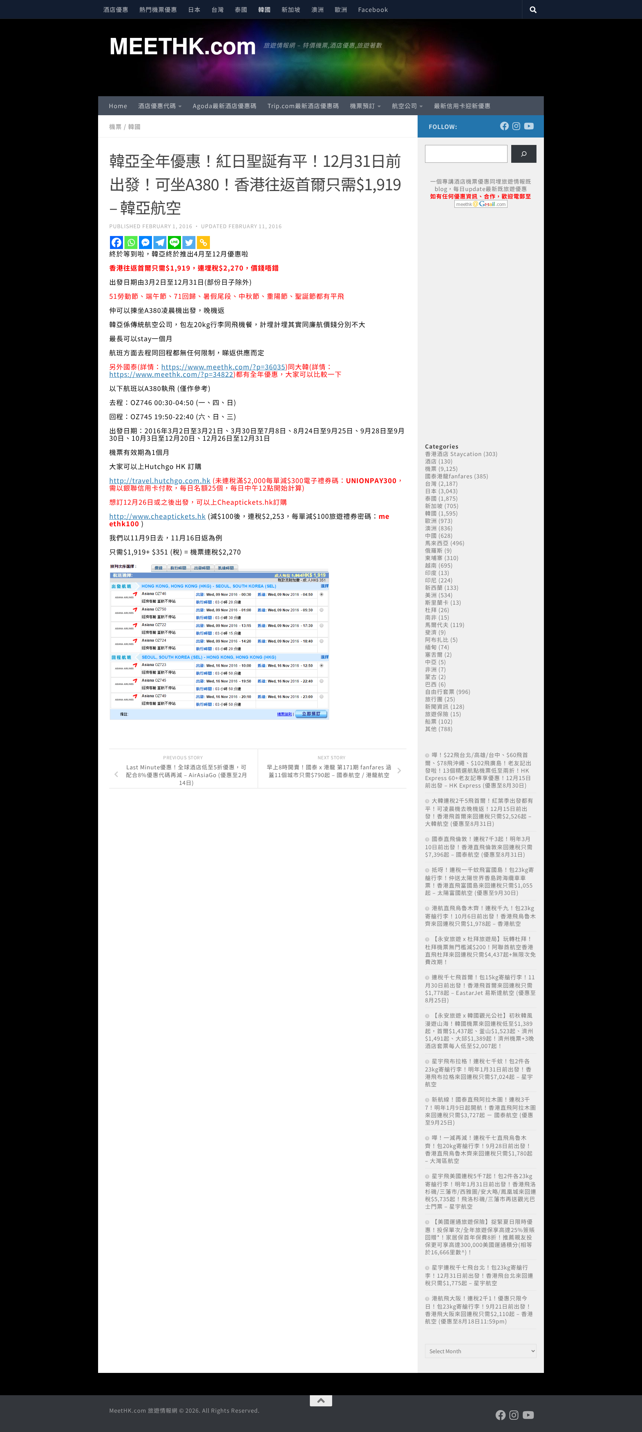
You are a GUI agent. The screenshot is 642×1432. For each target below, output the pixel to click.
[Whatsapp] (130, 242)
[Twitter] (188, 242)
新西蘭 (434, 587)
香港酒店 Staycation (453, 454)
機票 (115, 126)
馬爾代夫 (437, 624)
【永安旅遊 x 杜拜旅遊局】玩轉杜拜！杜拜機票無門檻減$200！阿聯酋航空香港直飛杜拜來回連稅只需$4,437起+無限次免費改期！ (480, 950)
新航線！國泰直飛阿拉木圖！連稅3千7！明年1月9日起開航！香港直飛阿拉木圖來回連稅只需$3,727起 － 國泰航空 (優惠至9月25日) (480, 1110)
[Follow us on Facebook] (504, 126)
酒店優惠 (116, 9)
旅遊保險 (437, 714)
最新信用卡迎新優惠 (462, 105)
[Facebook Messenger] (145, 242)
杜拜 (431, 610)
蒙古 (431, 677)
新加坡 (291, 9)
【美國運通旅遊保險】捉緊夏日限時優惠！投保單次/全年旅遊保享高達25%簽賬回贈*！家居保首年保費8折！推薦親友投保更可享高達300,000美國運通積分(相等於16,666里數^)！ (480, 1237)
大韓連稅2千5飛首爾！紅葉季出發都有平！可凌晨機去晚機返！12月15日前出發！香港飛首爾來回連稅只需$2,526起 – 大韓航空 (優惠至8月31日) (479, 811)
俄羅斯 (434, 550)
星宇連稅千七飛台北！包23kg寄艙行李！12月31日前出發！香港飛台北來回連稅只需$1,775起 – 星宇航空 (479, 1275)
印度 (431, 572)
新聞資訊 (437, 706)
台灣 (217, 9)
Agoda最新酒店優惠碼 (225, 105)
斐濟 (431, 632)
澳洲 (317, 9)
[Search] (523, 154)
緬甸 (431, 647)
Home (118, 105)
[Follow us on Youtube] (528, 126)
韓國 (264, 9)
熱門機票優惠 (158, 9)
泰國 (241, 9)
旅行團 (434, 699)
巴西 (431, 684)
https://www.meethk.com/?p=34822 (171, 374)
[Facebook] (116, 242)
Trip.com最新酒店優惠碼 (303, 105)
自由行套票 (440, 691)
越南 (431, 565)
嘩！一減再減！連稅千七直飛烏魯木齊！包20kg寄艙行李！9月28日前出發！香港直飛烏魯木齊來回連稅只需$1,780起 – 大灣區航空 (479, 1149)
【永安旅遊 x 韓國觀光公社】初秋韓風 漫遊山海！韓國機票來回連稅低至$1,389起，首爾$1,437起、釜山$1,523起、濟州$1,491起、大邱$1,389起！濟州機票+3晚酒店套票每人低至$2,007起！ (479, 1030)
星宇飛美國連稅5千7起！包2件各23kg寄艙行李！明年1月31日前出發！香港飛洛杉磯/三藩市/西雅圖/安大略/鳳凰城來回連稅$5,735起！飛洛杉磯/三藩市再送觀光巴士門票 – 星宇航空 (480, 1191)
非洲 (431, 669)
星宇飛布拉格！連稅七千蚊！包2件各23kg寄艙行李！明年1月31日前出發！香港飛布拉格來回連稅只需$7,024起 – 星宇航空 (479, 1072)
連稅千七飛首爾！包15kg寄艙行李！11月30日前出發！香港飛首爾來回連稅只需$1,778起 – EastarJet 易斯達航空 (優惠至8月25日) (480, 988)
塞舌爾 (434, 654)
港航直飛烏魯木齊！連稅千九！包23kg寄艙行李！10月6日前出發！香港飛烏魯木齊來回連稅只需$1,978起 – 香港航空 (480, 915)
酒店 (431, 461)
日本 (194, 9)
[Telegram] (159, 242)
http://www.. (157, 516)
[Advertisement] (480, 270)
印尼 (431, 580)
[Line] (174, 242)
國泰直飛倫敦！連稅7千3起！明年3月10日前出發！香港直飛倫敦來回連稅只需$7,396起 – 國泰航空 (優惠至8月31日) (479, 846)
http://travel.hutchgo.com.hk (160, 480)
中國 (431, 535)
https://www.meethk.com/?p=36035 (223, 366)
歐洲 (341, 9)
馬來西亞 (437, 543)
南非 (431, 617)
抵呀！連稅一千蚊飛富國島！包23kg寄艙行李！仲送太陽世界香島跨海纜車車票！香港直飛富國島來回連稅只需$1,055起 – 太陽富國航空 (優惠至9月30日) (479, 881)
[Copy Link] (203, 242)
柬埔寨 (434, 558)
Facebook (373, 9)
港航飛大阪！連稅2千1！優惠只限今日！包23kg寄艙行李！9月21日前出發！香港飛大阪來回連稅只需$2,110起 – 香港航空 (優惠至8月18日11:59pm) (479, 1309)
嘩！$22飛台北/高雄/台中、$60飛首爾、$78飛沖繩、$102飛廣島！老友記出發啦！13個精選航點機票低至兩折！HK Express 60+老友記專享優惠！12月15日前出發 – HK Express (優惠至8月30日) (478, 770)
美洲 (431, 595)
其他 (431, 729)
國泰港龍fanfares (449, 476)
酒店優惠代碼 (157, 105)
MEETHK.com (182, 45)
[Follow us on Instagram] (516, 126)
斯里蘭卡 (437, 602)
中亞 (431, 662)
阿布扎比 (437, 639)
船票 (431, 721)
